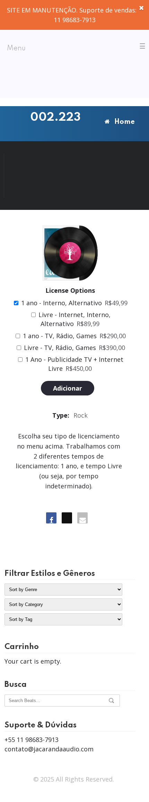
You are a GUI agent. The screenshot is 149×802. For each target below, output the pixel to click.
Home (124, 122)
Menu (16, 48)
